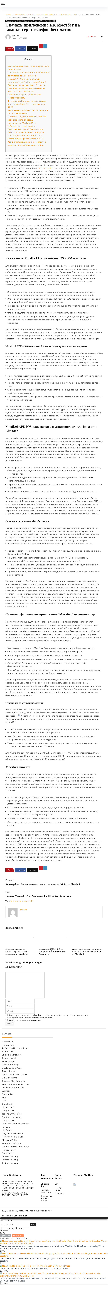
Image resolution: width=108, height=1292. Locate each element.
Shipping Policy (9, 1140)
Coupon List (8, 1110)
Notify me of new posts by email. (25, 1020)
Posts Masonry (9, 1071)
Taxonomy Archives (11, 1114)
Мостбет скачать (16, 98)
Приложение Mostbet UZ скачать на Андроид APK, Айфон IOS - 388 (44, 15)
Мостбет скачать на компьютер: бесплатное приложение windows (17, 951)
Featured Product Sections (15, 1123)
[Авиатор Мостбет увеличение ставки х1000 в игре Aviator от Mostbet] (87, 935)
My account (8, 1107)
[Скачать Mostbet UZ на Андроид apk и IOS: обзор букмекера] (54, 935)
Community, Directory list (14, 1074)
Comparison (8, 1094)
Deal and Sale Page (12, 1068)
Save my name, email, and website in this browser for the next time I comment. (48, 1015)
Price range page (10, 1064)
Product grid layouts (12, 1117)
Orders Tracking (10, 1156)
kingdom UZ (26, 901)
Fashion (6, 1127)
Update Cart (5, 1236)
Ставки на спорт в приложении (24, 94)
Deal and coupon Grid (13, 1087)
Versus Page (8, 1061)
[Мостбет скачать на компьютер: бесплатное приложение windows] (20, 935)
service (15, 35)
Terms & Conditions (11, 1143)
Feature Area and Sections (15, 1084)
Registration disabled (12, 1133)
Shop (4, 1097)
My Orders (7, 1130)
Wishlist (5, 1091)
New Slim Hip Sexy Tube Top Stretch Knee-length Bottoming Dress (34, 1268)
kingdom (15, 901)
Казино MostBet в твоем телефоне (26, 132)
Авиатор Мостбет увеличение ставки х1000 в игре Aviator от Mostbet (42, 884)
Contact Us (7, 1041)
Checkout (7, 1104)
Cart (4, 1100)
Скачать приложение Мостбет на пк (26, 85)
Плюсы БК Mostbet (18, 113)
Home (8, 15)
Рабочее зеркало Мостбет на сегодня (28, 110)
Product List (8, 1120)
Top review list (9, 1058)
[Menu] (3, 3)
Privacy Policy (9, 1045)
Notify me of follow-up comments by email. (30, 1017)
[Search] (104, 3)
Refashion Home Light (13, 1137)
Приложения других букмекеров (25, 129)
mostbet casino (45, 168)
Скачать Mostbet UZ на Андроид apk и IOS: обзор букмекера (38, 896)
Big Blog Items (9, 1077)
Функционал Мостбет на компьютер (27, 101)
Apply (33, 1224)
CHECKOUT (18, 1235)
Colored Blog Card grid (13, 1081)
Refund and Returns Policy (15, 1048)
